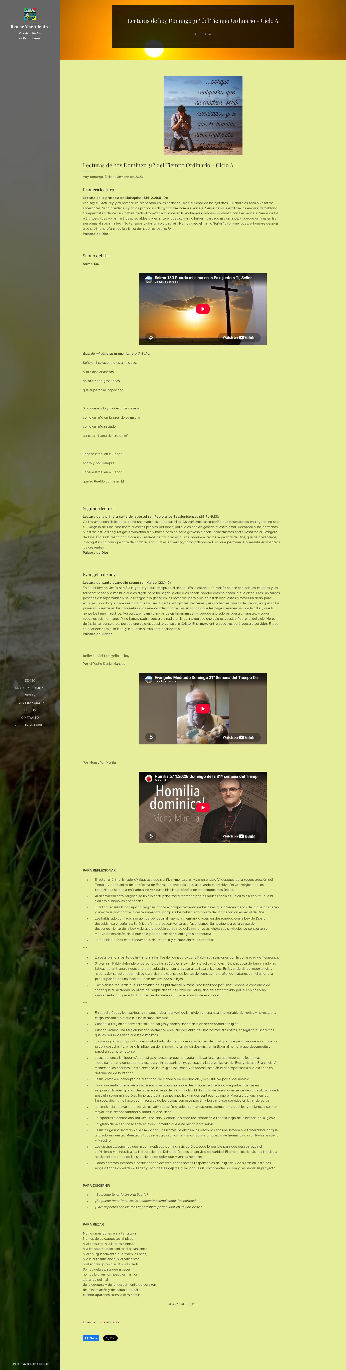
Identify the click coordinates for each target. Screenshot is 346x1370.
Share (93, 1338)
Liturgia (89, 1322)
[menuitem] (30, 680)
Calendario (110, 1322)
